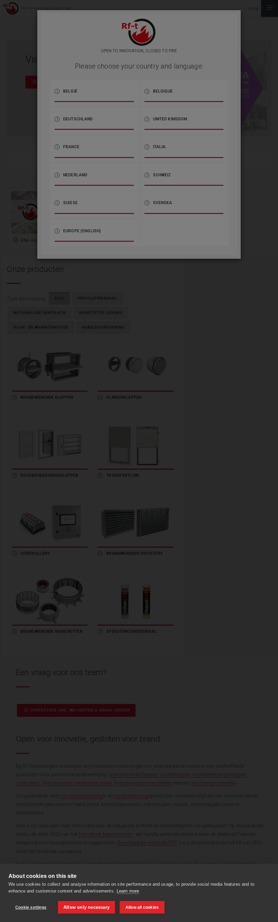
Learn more (128, 891)
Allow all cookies (142, 907)
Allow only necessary (86, 907)
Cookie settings (30, 907)
